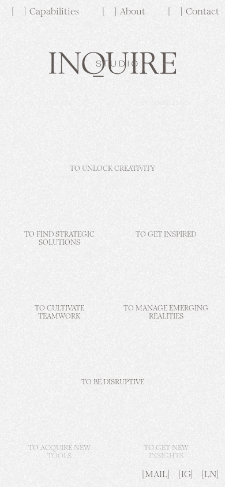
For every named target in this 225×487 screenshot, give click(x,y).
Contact (202, 12)
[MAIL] (156, 474)
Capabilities (54, 12)
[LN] (210, 474)
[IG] (185, 474)
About (132, 12)
